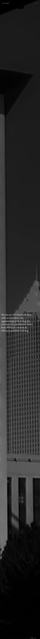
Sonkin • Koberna (5, 3)
